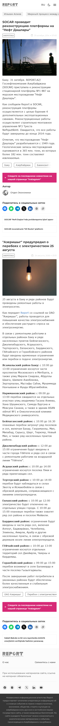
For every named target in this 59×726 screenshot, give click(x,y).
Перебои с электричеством (42, 594)
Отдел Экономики (20, 192)
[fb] (4, 208)
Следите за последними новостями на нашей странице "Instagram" (30, 178)
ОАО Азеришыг (12, 594)
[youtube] (41, 687)
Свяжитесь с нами (45, 662)
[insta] (12, 687)
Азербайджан (23, 165)
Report (25, 312)
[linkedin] (30, 208)
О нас (5, 662)
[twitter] (23, 208)
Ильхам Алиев (12, 14)
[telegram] (17, 208)
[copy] (43, 208)
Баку (7, 165)
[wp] (11, 208)
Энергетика (8, 36)
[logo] (10, 5)
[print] (36, 208)
